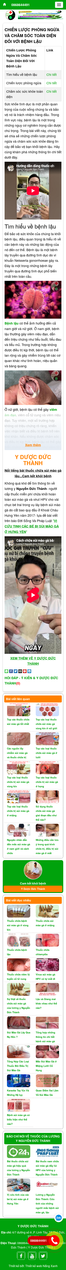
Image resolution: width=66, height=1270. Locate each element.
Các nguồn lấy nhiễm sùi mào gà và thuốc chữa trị (17, 753)
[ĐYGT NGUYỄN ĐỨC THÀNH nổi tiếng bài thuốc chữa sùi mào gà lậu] (10, 14)
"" (32, 526)
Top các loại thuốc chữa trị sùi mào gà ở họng (47, 782)
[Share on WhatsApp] (6, 670)
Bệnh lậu (12, 323)
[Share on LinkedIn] (29, 670)
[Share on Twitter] (15, 670)
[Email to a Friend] (20, 670)
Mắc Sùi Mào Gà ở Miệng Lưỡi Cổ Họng (46, 1066)
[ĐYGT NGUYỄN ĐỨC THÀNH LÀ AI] (33, 870)
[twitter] (43, 1255)
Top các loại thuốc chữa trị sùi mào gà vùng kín (18, 782)
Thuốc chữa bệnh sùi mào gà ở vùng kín (17, 925)
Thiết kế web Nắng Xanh (41, 1266)
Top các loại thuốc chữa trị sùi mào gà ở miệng (18, 811)
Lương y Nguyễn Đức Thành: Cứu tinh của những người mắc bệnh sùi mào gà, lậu (47, 1203)
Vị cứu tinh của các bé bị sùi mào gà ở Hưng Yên (18, 1199)
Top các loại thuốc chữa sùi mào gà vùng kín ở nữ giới (46, 724)
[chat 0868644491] (58, 1217)
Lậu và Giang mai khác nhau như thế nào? (46, 1003)
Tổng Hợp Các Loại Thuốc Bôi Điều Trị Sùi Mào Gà (18, 1066)
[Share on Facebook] (11, 670)
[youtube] (32, 1255)
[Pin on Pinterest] (25, 670)
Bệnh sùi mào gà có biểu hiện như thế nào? (18, 1119)
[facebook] (21, 1255)
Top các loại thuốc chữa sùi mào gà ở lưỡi (46, 753)
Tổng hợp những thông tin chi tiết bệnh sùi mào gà (45, 1037)
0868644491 (20, 4)
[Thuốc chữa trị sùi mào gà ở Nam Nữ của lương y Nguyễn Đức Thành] (4, 4)
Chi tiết (51, 75)
